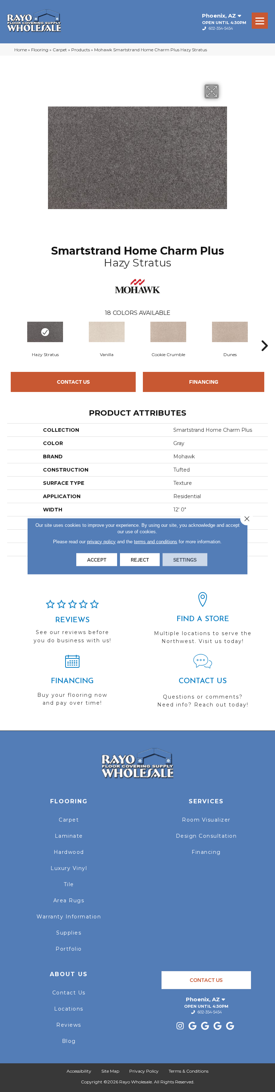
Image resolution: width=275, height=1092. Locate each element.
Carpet (60, 49)
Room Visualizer (206, 820)
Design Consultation (206, 836)
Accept (96, 559)
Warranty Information (69, 916)
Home (20, 49)
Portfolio (69, 949)
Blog (69, 1041)
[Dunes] (230, 332)
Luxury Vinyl (68, 868)
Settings (185, 559)
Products (80, 49)
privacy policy (101, 541)
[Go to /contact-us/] (203, 684)
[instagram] (180, 1026)
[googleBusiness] (193, 1026)
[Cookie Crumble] (168, 332)
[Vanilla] (107, 332)
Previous (10, 335)
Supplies (68, 933)
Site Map (110, 1071)
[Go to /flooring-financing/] (72, 683)
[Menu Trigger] (260, 21)
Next (264, 335)
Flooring (39, 49)
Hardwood (69, 852)
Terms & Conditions (188, 1071)
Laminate (69, 836)
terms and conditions (155, 541)
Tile (69, 884)
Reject (140, 559)
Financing (203, 382)
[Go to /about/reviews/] (72, 625)
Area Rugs (69, 900)
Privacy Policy (144, 1071)
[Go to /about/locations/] (203, 621)
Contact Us (73, 382)
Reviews (68, 1025)
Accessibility (79, 1071)
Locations (68, 1009)
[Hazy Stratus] (45, 332)
